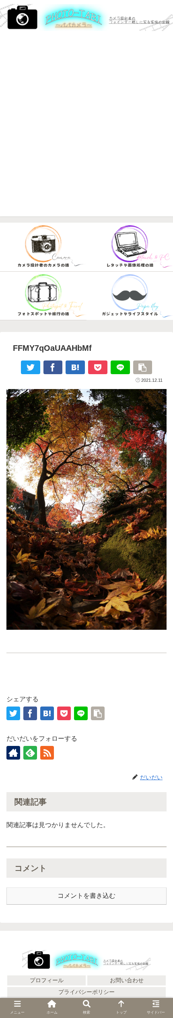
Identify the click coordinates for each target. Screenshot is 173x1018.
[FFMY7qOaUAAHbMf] (75, 367)
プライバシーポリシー (86, 992)
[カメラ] (43, 247)
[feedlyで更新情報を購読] (30, 753)
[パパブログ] (129, 296)
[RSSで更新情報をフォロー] (47, 753)
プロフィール (47, 980)
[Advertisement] (86, 129)
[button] (156, 913)
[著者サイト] (13, 753)
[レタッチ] (129, 247)
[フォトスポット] (43, 296)
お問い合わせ (127, 980)
